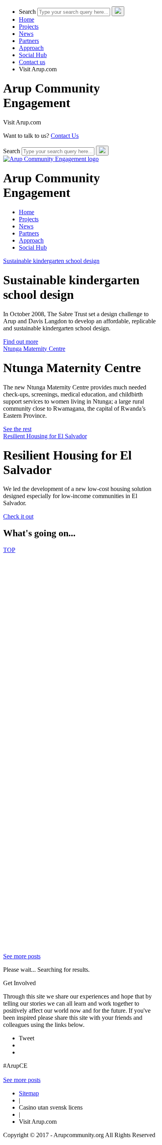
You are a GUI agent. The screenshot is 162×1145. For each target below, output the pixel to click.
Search (27, 11)
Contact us (32, 62)
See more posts (21, 956)
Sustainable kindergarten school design (51, 261)
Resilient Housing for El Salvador (45, 436)
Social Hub (33, 55)
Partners (29, 40)
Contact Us (65, 135)
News (26, 33)
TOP (9, 550)
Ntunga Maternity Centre (34, 348)
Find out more (20, 341)
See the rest (17, 429)
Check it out (18, 516)
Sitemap (29, 1093)
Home (26, 19)
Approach (31, 47)
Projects (29, 26)
